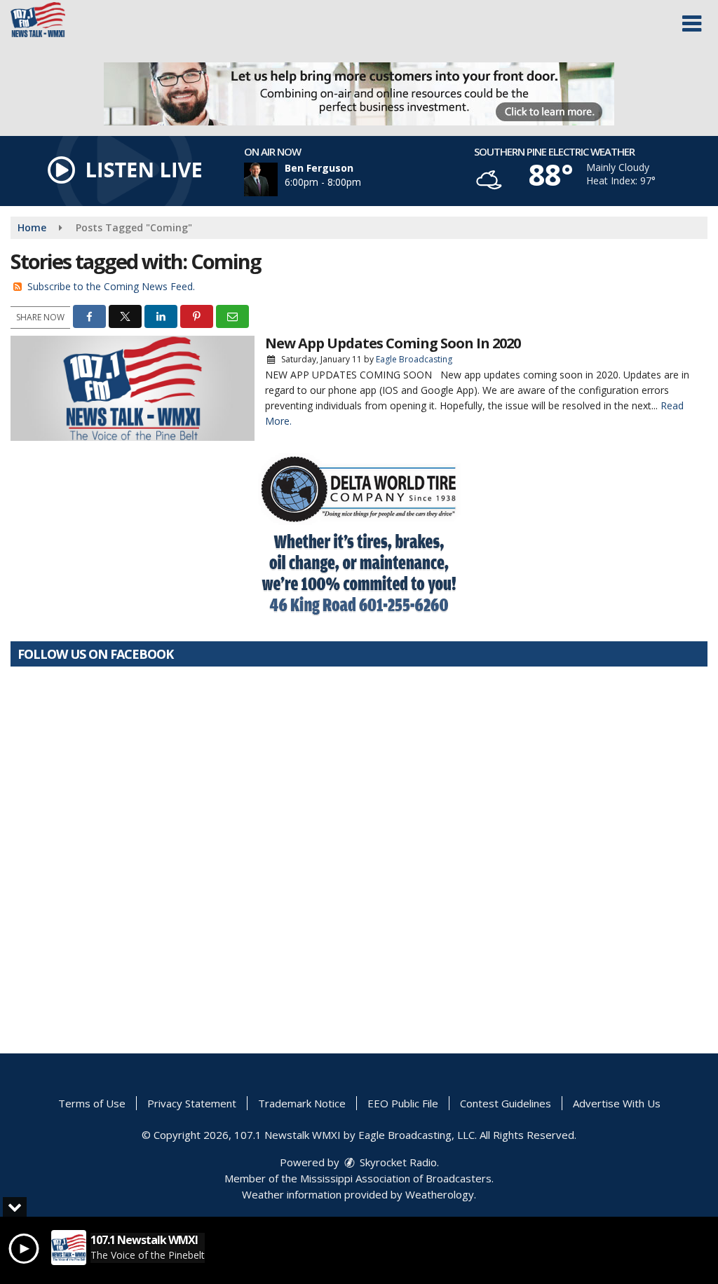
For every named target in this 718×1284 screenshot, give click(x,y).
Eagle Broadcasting (414, 359)
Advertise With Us (617, 1103)
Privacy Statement (191, 1103)
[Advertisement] (359, 93)
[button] (691, 24)
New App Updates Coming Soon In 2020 (392, 343)
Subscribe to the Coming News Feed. (111, 286)
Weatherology (439, 1194)
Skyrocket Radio (397, 1162)
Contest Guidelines (505, 1103)
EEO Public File (402, 1103)
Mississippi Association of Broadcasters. (397, 1178)
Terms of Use (92, 1103)
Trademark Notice (302, 1103)
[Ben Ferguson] (277, 179)
